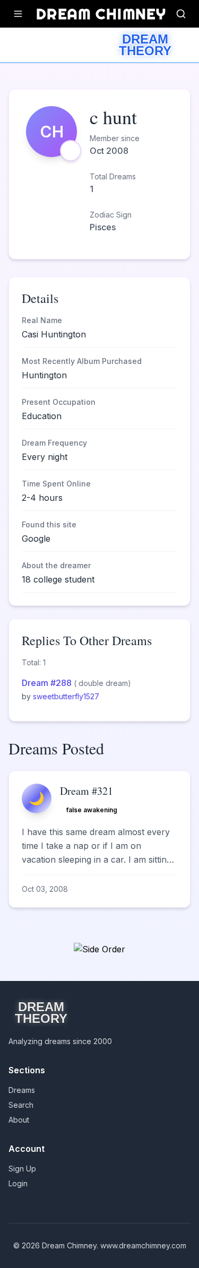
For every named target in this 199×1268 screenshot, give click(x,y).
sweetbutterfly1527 (66, 696)
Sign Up (22, 1168)
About (18, 1119)
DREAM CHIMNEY (101, 13)
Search (20, 1104)
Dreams (21, 1090)
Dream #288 (48, 683)
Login (18, 1183)
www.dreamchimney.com (143, 1245)
